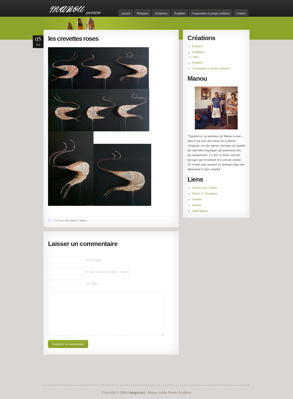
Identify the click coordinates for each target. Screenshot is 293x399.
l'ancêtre (197, 199)
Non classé (70, 220)
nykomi (196, 205)
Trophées (179, 13)
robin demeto (200, 211)
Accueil (125, 13)
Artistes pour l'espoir (204, 187)
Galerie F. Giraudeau (204, 193)
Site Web (91, 283)
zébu (196, 57)
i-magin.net (136, 392)
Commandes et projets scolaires (211, 13)
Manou (67, 9)
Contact (241, 13)
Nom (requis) (94, 260)
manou (83, 220)
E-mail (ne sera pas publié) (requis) (107, 272)
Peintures (142, 13)
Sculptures (161, 13)
